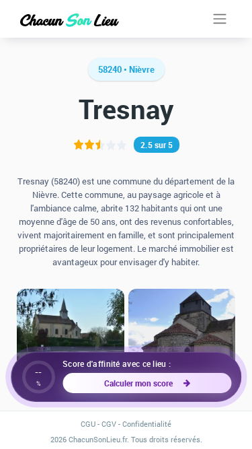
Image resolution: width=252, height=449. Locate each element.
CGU (88, 424)
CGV (108, 424)
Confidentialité (146, 424)
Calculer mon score (140, 383)
